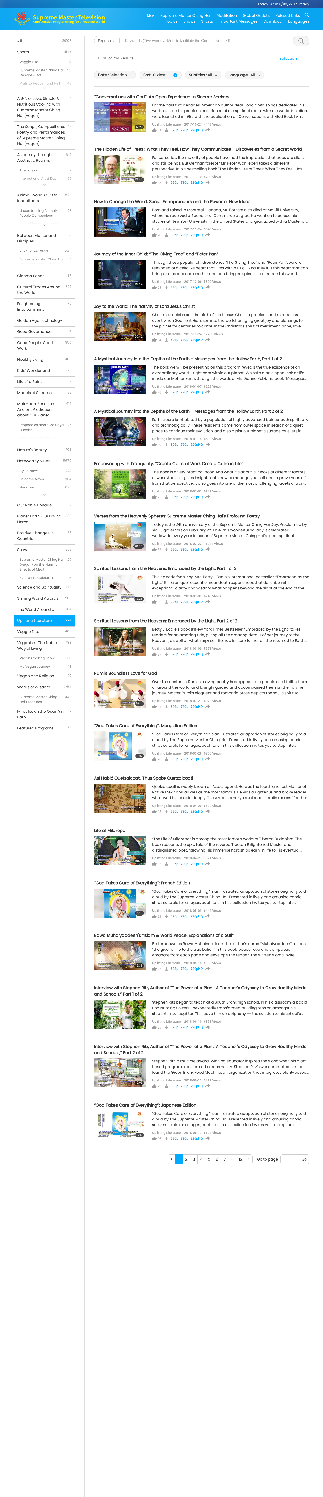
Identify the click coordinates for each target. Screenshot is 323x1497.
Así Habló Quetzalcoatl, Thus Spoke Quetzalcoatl (143, 778)
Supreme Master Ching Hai (186, 15)
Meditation (227, 15)
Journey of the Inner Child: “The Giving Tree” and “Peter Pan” (156, 254)
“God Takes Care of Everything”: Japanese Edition (145, 1105)
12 (241, 1159)
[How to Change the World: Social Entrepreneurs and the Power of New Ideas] (120, 222)
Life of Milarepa (110, 830)
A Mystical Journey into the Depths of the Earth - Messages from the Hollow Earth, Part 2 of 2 (188, 411)
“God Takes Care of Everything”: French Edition (142, 883)
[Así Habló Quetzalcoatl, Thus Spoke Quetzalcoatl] (120, 798)
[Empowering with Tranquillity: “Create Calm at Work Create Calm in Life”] (120, 484)
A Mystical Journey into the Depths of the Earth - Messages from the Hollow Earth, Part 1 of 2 (188, 359)
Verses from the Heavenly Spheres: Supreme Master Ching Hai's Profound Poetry (177, 516)
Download (272, 21)
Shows (189, 21)
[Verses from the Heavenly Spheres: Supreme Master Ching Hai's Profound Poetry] (120, 536)
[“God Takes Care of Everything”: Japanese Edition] (120, 1125)
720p (184, 130)
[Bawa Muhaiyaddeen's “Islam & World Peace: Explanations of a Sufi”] (120, 955)
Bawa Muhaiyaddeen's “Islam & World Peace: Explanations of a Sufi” (164, 935)
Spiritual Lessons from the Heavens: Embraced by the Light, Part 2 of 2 (165, 621)
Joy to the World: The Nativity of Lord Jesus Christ (144, 306)
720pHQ (197, 130)
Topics (171, 21)
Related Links (287, 15)
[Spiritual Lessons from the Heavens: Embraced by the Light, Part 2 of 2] (120, 641)
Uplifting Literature (166, 124)
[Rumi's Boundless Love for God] (120, 693)
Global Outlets (256, 15)
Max (151, 15)
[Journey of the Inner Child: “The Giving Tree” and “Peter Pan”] (120, 274)
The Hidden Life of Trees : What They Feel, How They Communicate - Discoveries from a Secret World (198, 149)
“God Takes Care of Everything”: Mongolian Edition (145, 726)
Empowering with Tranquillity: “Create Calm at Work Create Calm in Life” (168, 463)
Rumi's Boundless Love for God (125, 673)
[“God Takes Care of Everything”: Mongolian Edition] (120, 746)
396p (174, 130)
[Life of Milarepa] (120, 850)
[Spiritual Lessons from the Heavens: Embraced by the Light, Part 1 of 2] (120, 588)
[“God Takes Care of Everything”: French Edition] (120, 903)
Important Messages (238, 21)
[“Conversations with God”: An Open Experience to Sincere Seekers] (120, 117)
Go (304, 1159)
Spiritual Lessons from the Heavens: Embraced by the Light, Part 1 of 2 (165, 568)
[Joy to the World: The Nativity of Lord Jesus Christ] (120, 326)
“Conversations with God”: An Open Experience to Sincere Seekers (161, 97)
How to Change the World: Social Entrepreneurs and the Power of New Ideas (172, 201)
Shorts (207, 21)
